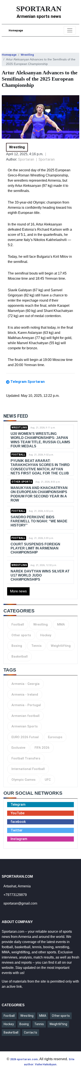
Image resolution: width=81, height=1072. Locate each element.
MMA (61, 624)
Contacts (30, 1032)
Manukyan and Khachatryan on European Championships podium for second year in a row (39, 494)
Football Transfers (25, 758)
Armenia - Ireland (24, 694)
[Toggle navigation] (70, 30)
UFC (48, 780)
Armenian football (25, 716)
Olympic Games (23, 780)
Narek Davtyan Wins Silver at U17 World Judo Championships (40, 575)
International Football (28, 769)
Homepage (16, 30)
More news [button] (18, 591)
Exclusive (18, 748)
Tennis (36, 646)
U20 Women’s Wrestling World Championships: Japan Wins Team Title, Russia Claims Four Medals (40, 440)
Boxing (16, 646)
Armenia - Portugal (26, 705)
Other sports (21, 481)
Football (18, 454)
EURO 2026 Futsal (25, 737)
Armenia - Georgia (25, 684)
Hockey (45, 635)
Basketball (19, 656)
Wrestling (27, 54)
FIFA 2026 (42, 748)
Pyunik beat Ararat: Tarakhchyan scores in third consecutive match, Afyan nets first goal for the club (40, 467)
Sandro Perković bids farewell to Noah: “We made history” (39, 521)
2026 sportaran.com (24, 1059)
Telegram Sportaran (27, 381)
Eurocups (55, 737)
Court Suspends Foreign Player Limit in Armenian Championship (35, 548)
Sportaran (46, 159)
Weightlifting (61, 646)
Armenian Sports (24, 726)
